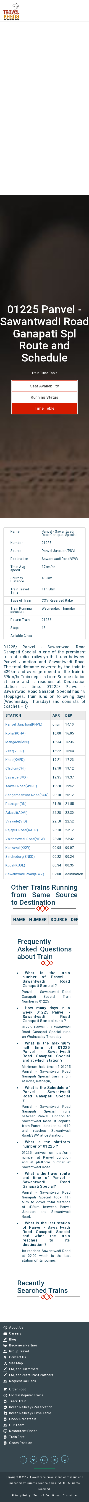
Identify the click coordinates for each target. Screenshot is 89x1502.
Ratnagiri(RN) (16, 804)
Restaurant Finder (22, 1431)
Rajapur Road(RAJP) (21, 830)
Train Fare (16, 1437)
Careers (14, 1333)
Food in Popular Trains (25, 1395)
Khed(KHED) (15, 760)
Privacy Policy (21, 1495)
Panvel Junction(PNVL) (23, 724)
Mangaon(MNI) (17, 742)
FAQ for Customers (23, 1369)
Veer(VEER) (14, 751)
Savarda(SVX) (16, 777)
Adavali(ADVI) (16, 813)
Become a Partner (22, 1345)
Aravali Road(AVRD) (21, 786)
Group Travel (18, 1351)
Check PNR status (22, 1419)
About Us (15, 1327)
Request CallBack (21, 1381)
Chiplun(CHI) (15, 768)
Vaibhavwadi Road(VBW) (25, 839)
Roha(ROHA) (15, 733)
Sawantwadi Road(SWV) (24, 874)
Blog (11, 1339)
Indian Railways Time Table (29, 1413)
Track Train (16, 1401)
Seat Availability (44, 386)
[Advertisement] (44, 44)
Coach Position (19, 1443)
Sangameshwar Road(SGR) (27, 795)
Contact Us (16, 1357)
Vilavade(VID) (16, 821)
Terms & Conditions (47, 1495)
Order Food (16, 1389)
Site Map (15, 1363)
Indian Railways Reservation (29, 1407)
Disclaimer (70, 1495)
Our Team (15, 1425)
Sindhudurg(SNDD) (20, 857)
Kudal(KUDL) (15, 865)
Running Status (44, 397)
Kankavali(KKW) (17, 848)
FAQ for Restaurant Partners (30, 1375)
